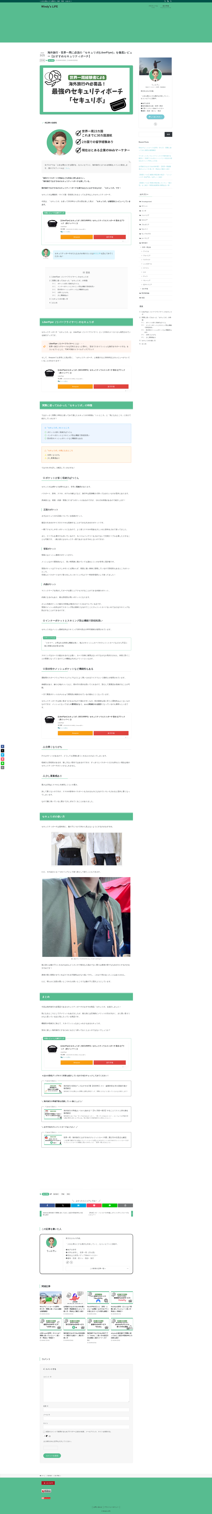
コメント (47, 1377)
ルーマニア (145, 238)
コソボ (143, 211)
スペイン (146, 268)
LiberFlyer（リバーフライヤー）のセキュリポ (70, 277)
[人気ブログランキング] (46, 1492)
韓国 (143, 298)
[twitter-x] (165, 1)
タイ (144, 272)
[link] (67, 1262)
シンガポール (147, 264)
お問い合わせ (97, 1507)
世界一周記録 (146, 247)
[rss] (168, 1)
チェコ (145, 276)
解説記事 (97, 253)
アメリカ (146, 251)
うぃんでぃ (51, 1251)
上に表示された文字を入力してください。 (58, 1441)
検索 (168, 134)
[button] (47, 1205)
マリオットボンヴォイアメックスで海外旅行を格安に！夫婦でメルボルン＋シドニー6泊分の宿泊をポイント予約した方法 (155, 158)
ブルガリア (145, 224)
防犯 (68, 1194)
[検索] (170, 1)
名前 (45, 1406)
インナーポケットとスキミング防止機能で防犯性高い (75, 286)
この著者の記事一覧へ (98, 1268)
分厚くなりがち (62, 292)
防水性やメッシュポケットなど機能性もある (72, 289)
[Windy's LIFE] (49, 6)
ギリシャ (144, 206)
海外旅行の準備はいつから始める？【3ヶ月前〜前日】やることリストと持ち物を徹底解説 (96, 1112)
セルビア (144, 220)
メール (46, 1415)
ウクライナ (146, 259)
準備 (63, 1194)
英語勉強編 (145, 293)
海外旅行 (56, 1194)
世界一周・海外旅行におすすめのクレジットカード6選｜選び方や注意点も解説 (95, 1137)
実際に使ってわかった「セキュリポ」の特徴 (69, 280)
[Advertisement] (106, 27)
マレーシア (146, 280)
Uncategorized (146, 201)
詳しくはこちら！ (155, 117)
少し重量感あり (62, 295)
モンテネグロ (146, 234)
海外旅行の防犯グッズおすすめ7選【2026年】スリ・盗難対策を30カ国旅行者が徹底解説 (95, 1087)
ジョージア (145, 215)
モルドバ (144, 229)
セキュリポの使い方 (60, 299)
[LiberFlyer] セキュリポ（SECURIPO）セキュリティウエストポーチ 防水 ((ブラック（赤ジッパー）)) (92, 222)
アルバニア (146, 255)
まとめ (54, 303)
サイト (45, 1423)
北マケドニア (147, 284)
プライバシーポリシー (111, 1507)
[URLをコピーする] (125, 1205)
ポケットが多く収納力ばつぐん (67, 283)
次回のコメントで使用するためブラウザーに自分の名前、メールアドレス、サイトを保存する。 (79, 1431)
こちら (66, 168)
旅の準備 (51, 60)
